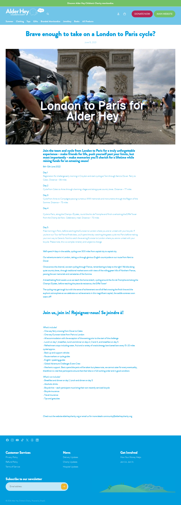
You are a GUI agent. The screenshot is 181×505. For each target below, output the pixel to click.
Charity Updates (70, 461)
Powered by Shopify (38, 501)
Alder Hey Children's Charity (21, 501)
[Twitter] (27, 440)
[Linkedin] (37, 440)
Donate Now (142, 13)
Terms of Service (13, 466)
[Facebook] (7, 440)
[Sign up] (64, 487)
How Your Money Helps (130, 457)
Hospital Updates (70, 466)
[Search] (48, 14)
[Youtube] (17, 440)
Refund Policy (12, 461)
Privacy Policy (12, 457)
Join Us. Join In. (127, 461)
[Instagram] (12, 440)
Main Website (165, 13)
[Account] (118, 14)
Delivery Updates (70, 457)
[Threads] (32, 440)
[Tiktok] (22, 440)
